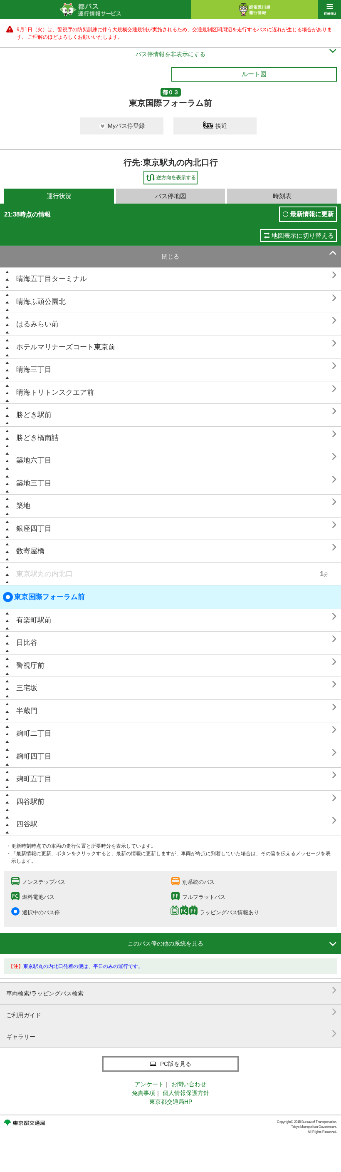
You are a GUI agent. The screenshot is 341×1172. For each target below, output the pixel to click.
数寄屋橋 (30, 551)
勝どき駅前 (34, 415)
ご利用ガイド (171, 1012)
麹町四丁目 (34, 756)
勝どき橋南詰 (37, 438)
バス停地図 (170, 195)
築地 (23, 506)
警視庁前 (30, 665)
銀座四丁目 (34, 529)
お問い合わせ (188, 1084)
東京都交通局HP (170, 1101)
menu (329, 9)
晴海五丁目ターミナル (51, 279)
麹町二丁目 (34, 733)
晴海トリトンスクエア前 (55, 392)
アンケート (149, 1084)
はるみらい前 (37, 324)
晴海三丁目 (34, 369)
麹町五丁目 (34, 779)
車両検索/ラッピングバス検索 (171, 990)
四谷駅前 (30, 802)
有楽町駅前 (34, 620)
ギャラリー (171, 1033)
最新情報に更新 (312, 213)
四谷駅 (26, 824)
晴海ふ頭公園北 (41, 302)
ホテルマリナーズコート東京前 (65, 347)
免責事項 (143, 1093)
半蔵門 (26, 711)
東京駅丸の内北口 (44, 574)
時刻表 (282, 195)
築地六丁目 (34, 460)
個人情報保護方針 (186, 1093)
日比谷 (26, 643)
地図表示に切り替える (303, 235)
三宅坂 (26, 688)
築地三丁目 (34, 483)
